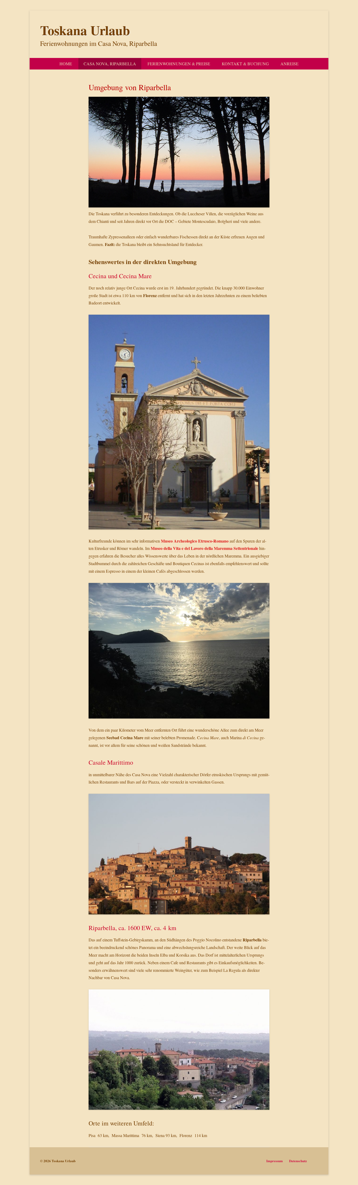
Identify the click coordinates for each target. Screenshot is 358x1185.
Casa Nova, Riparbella (110, 63)
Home (65, 63)
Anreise (289, 63)
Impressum (274, 1160)
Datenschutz (298, 1160)
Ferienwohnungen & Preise (179, 63)
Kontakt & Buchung (245, 63)
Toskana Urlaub (85, 30)
